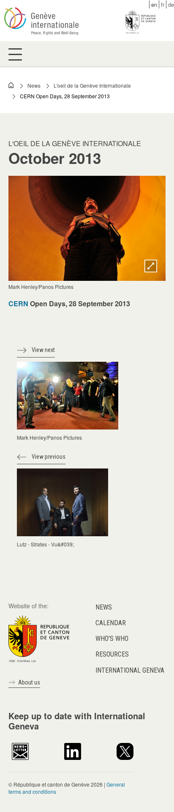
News (34, 85)
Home (11, 85)
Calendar (110, 623)
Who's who (111, 639)
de (171, 4)
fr (162, 4)
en (154, 4)
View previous (48, 456)
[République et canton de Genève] (38, 637)
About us (29, 682)
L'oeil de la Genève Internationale (92, 85)
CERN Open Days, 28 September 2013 (65, 96)
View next (43, 349)
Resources (112, 654)
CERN (18, 303)
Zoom (150, 266)
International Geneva (129, 670)
